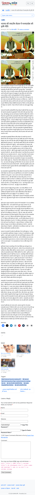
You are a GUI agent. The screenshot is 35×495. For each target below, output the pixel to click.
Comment (4, 440)
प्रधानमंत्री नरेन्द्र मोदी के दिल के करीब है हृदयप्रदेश (7, 368)
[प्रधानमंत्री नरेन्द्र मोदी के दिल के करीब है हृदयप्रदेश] (8, 363)
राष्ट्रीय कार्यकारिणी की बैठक (21, 385)
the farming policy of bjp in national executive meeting (16, 381)
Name (3, 408)
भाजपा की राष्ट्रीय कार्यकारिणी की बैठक (15, 383)
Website (3, 419)
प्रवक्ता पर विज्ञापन (5, 488)
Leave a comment (24, 29)
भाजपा (4, 383)
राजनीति (8, 10)
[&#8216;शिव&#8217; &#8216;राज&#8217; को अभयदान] (8, 349)
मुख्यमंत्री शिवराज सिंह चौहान (8, 385)
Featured (26, 379)
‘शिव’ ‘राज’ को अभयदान (5, 353)
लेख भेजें (13, 488)
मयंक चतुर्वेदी (13, 29)
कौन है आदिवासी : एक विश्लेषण (25, 390)
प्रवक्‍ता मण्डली (10, 485)
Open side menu (7, 15)
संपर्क (17, 488)
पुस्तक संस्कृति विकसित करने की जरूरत (9, 390)
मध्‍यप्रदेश (27, 383)
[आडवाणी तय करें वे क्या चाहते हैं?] (24, 349)
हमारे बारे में (3, 485)
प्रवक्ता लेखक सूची (20, 485)
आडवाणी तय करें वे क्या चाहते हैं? (23, 353)
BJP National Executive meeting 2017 (12, 379)
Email (2, 413)
